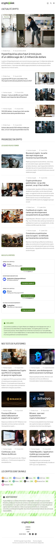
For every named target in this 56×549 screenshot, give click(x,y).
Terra (29, 481)
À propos (28, 527)
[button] (50, 3)
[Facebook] (30, 534)
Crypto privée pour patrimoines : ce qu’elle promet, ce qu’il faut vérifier (37, 182)
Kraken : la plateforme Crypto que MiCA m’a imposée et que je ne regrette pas (13, 372)
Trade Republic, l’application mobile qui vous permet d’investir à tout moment (41, 454)
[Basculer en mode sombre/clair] (47, 3)
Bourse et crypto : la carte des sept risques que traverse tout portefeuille (36, 155)
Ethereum (20, 478)
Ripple (7, 481)
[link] (28, 266)
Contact (28, 529)
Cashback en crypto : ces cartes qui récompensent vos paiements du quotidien (37, 212)
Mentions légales (37, 541)
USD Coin (44, 478)
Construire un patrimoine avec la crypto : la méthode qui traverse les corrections (37, 235)
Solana (31, 478)
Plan (28, 532)
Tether (18, 481)
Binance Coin (42, 481)
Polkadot (8, 484)
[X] (33, 534)
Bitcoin (7, 478)
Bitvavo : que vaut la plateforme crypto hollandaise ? (37, 415)
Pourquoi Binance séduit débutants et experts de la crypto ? (10, 415)
